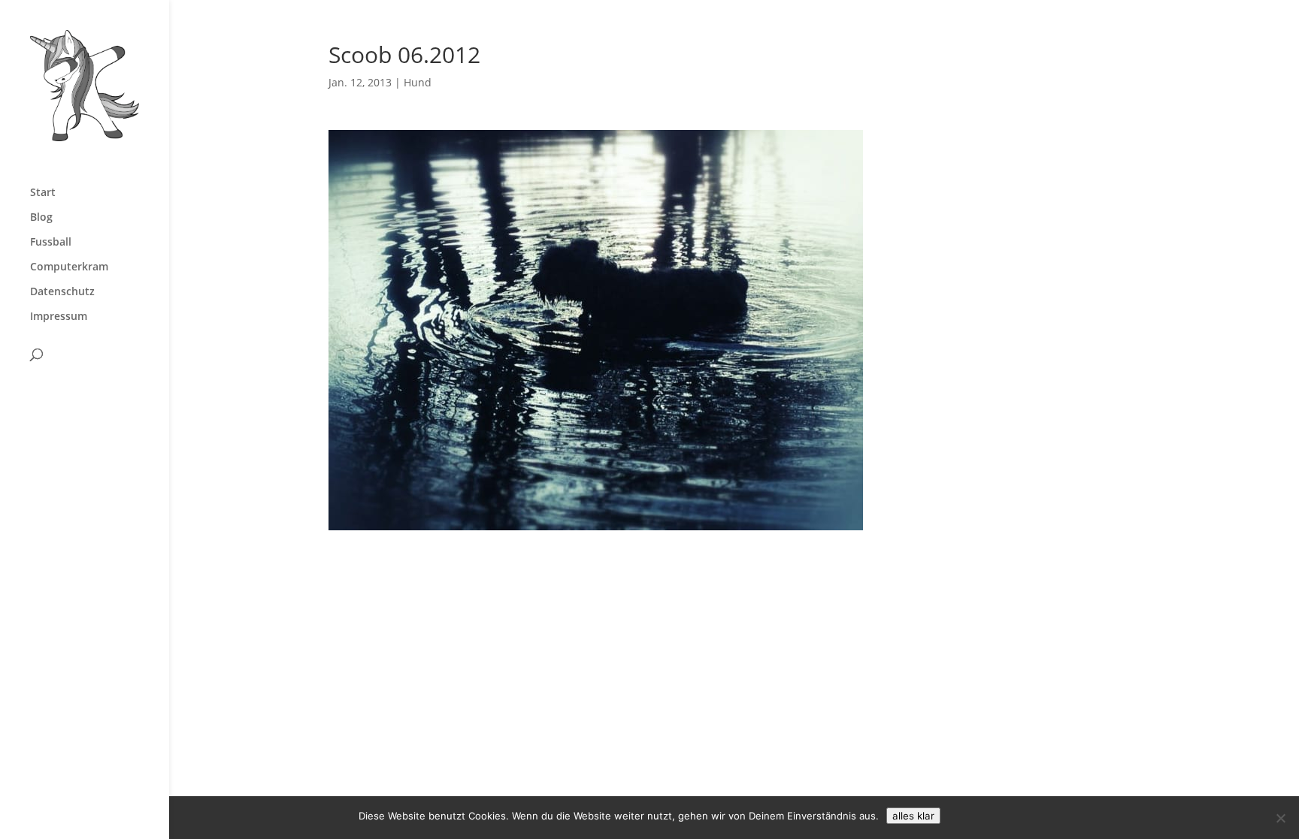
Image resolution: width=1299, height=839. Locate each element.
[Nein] (1280, 817)
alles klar (913, 816)
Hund (417, 82)
